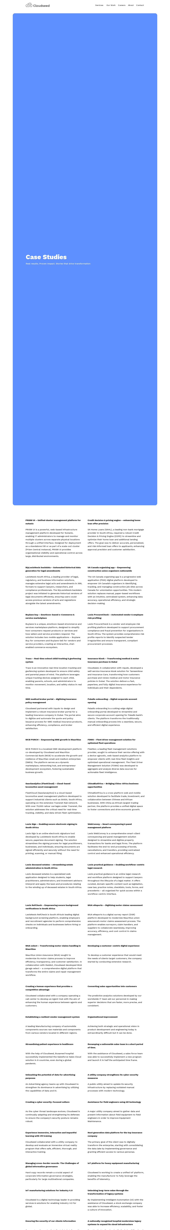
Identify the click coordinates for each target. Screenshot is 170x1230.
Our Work (111, 5)
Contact (140, 5)
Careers (121, 5)
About (131, 5)
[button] (99, 5)
